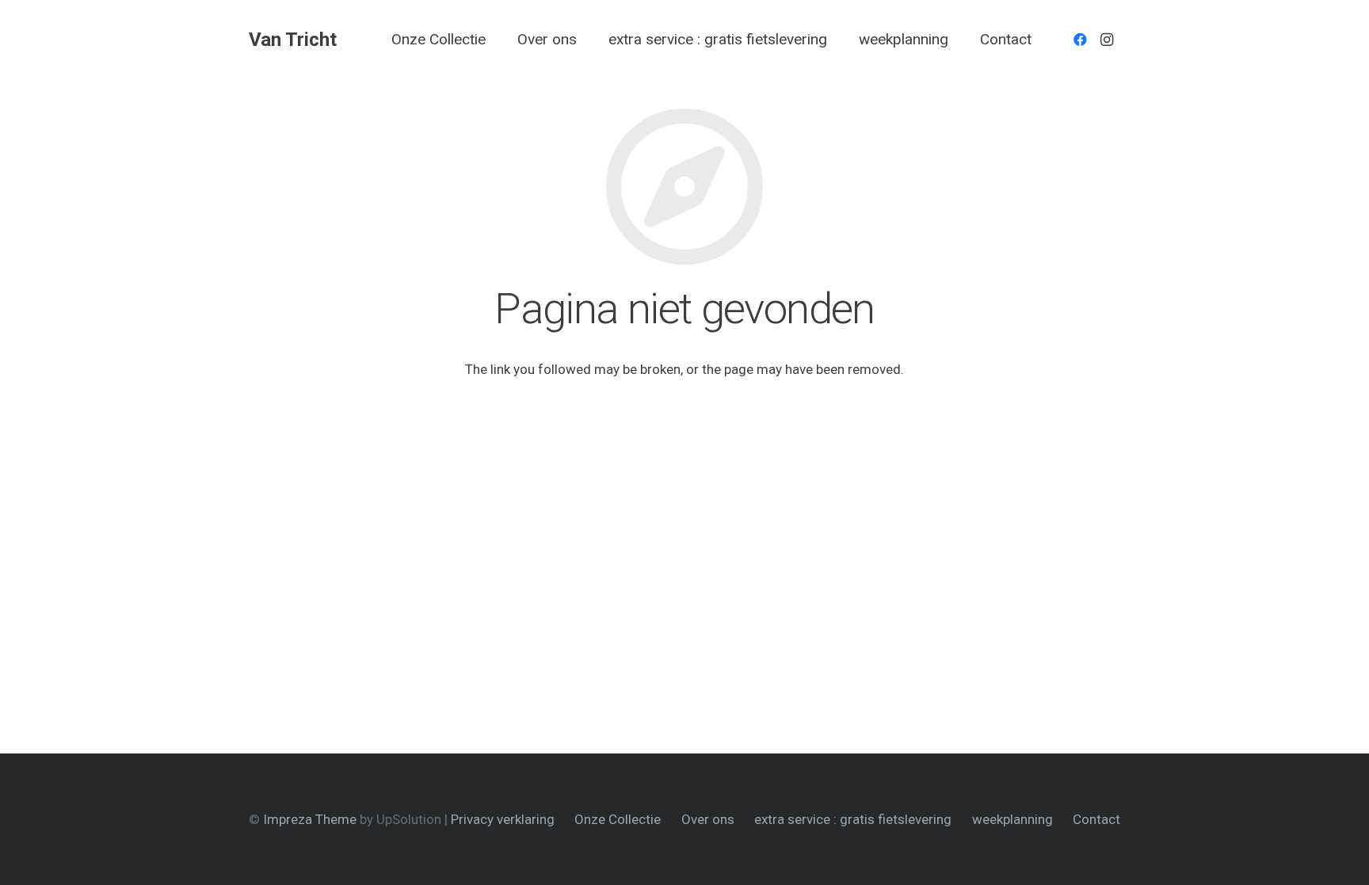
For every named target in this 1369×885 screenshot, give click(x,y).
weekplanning (1012, 819)
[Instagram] (1106, 39)
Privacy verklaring (503, 819)
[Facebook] (1079, 39)
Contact (1096, 819)
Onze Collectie (617, 819)
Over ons (707, 819)
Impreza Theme (310, 819)
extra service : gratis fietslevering (852, 819)
